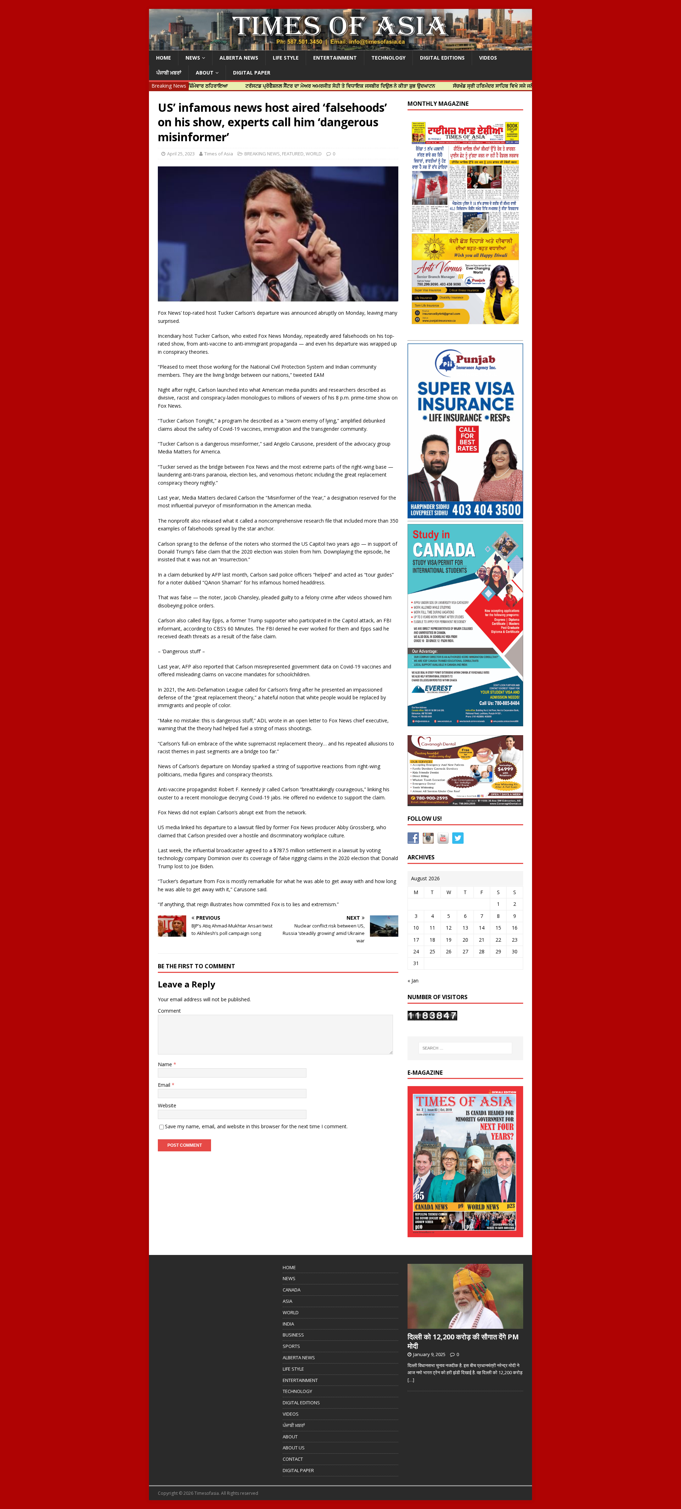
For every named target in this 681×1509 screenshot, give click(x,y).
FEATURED (293, 153)
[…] (411, 1380)
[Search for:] (465, 1048)
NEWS (193, 57)
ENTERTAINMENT (335, 57)
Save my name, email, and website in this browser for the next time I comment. (256, 1126)
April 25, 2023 (181, 153)
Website (167, 1105)
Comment (169, 1010)
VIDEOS (488, 57)
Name (165, 1064)
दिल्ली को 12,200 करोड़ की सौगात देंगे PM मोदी (463, 1341)
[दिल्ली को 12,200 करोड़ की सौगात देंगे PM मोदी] (465, 1325)
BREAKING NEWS (262, 153)
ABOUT (205, 72)
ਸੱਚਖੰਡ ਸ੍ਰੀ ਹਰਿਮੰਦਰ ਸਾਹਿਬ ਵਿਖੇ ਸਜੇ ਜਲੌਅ (450, 85)
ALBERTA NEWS (239, 57)
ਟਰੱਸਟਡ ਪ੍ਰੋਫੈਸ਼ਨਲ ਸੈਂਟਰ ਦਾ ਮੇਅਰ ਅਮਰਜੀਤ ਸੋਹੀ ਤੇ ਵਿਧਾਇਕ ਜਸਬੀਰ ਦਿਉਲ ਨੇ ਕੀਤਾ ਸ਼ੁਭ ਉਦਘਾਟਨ (295, 85)
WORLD (314, 153)
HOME (163, 57)
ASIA (287, 1301)
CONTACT (293, 1459)
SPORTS (291, 1346)
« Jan (413, 980)
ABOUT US (294, 1447)
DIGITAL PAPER (251, 72)
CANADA (291, 1290)
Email (165, 1084)
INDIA (288, 1324)
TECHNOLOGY (388, 57)
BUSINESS (293, 1335)
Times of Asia (218, 153)
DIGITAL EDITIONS (442, 57)
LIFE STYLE (286, 57)
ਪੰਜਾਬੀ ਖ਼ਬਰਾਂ (168, 72)
